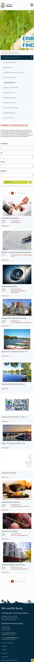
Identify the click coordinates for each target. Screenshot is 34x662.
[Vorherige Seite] (9, 193)
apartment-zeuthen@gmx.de (19, 535)
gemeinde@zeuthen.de (12, 637)
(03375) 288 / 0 (15, 220)
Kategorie (4, 171)
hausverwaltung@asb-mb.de (19, 569)
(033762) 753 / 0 (11, 633)
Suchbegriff (4, 143)
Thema (3, 161)
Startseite (4, 52)
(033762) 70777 (15, 504)
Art (2, 152)
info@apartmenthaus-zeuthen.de (20, 506)
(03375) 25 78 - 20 (16, 567)
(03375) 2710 (15, 321)
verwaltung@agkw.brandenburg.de (21, 322)
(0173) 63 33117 (16, 533)
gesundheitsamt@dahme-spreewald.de (18, 291)
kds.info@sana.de (16, 222)
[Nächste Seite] (24, 193)
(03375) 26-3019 (16, 289)
